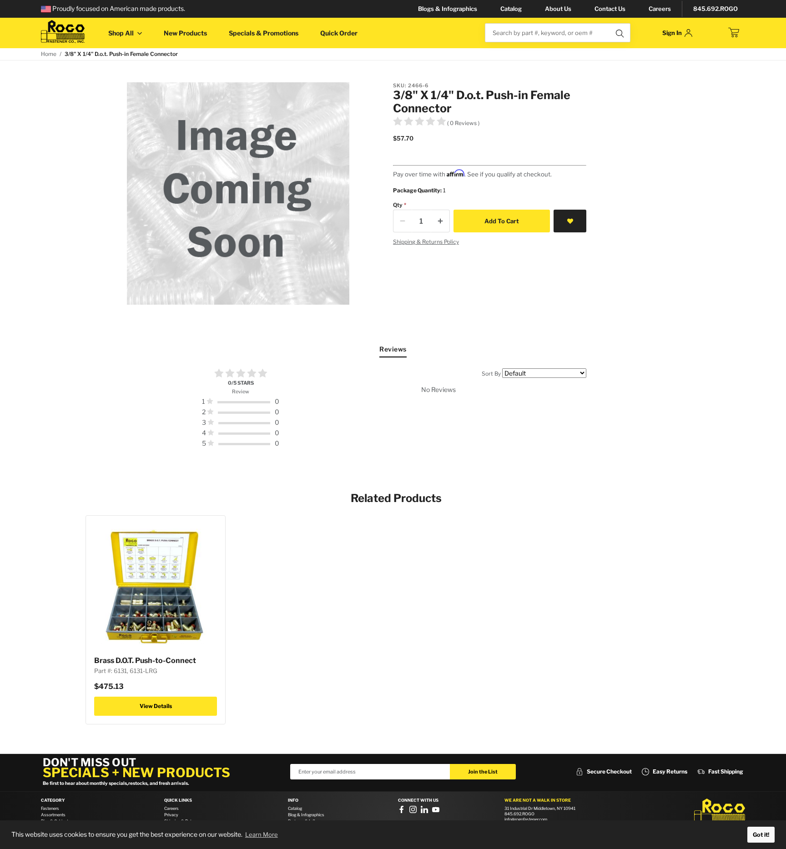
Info (293, 800)
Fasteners (50, 808)
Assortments (53, 814)
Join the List (483, 772)
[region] (393, 408)
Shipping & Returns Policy (426, 241)
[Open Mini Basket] (733, 32)
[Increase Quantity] (440, 221)
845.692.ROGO (715, 8)
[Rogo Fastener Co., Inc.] (63, 31)
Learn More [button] (261, 834)
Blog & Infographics (306, 814)
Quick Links (178, 800)
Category (53, 800)
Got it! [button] (761, 834)
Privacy (171, 814)
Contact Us (610, 8)
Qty (398, 205)
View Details (156, 706)
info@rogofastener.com (525, 819)
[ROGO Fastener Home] (719, 812)
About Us (558, 8)
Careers (660, 8)
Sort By (491, 373)
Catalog (511, 8)
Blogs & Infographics (447, 8)
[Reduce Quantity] (402, 221)
